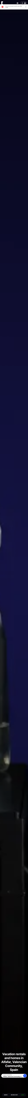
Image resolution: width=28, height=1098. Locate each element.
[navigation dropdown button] (23, 3)
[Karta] (2, 3)
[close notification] (26, 7)
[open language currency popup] (17, 3)
